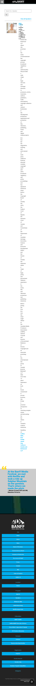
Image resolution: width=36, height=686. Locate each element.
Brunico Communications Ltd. (27, 680)
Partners (18, 639)
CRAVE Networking (18, 605)
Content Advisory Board (18, 550)
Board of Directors (18, 546)
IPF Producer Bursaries (18, 631)
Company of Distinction (18, 554)
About (18, 539)
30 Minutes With (18, 601)
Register (18, 653)
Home (18, 535)
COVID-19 (18, 577)
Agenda (18, 594)
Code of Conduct (18, 573)
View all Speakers (26, 19)
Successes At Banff (18, 558)
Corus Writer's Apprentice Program (18, 627)
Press (18, 562)
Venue (18, 585)
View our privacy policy (29, 681)
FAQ (18, 569)
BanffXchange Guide (18, 609)
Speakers (18, 598)
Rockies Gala (18, 662)
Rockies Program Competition (18, 665)
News (18, 543)
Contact (18, 566)
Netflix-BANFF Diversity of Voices (18, 623)
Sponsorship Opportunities (18, 643)
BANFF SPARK (18, 619)
